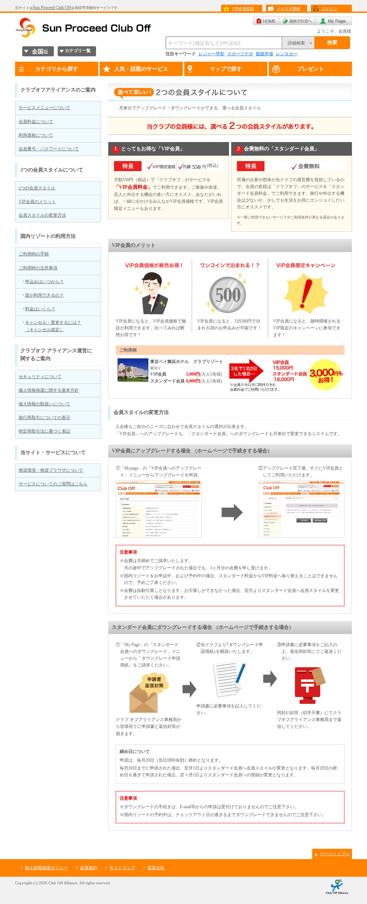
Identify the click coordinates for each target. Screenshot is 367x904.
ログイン (329, 8)
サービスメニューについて (44, 107)
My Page (333, 21)
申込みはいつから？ (44, 281)
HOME (266, 21)
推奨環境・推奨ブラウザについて (51, 470)
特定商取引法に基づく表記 (44, 431)
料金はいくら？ (40, 308)
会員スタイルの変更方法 (42, 215)
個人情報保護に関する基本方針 (49, 390)
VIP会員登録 (243, 8)
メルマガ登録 (288, 8)
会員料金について (36, 121)
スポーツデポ (240, 53)
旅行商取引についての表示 (44, 417)
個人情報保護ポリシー (46, 867)
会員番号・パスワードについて (49, 148)
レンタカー (286, 53)
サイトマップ (122, 867)
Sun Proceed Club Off (52, 7)
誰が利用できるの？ (44, 295)
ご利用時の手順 (34, 253)
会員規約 (88, 867)
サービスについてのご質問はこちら (53, 483)
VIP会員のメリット (37, 201)
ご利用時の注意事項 (38, 267)
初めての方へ (297, 21)
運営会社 (156, 867)
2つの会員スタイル (37, 187)
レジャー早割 (211, 53)
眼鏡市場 (264, 53)
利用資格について (36, 135)
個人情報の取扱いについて (44, 403)
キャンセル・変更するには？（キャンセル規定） (53, 326)
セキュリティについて (40, 376)
